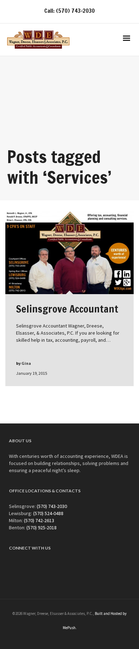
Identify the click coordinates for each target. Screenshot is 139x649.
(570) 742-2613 (39, 520)
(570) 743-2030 (52, 506)
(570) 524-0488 (48, 513)
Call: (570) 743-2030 (69, 11)
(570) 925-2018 (41, 527)
